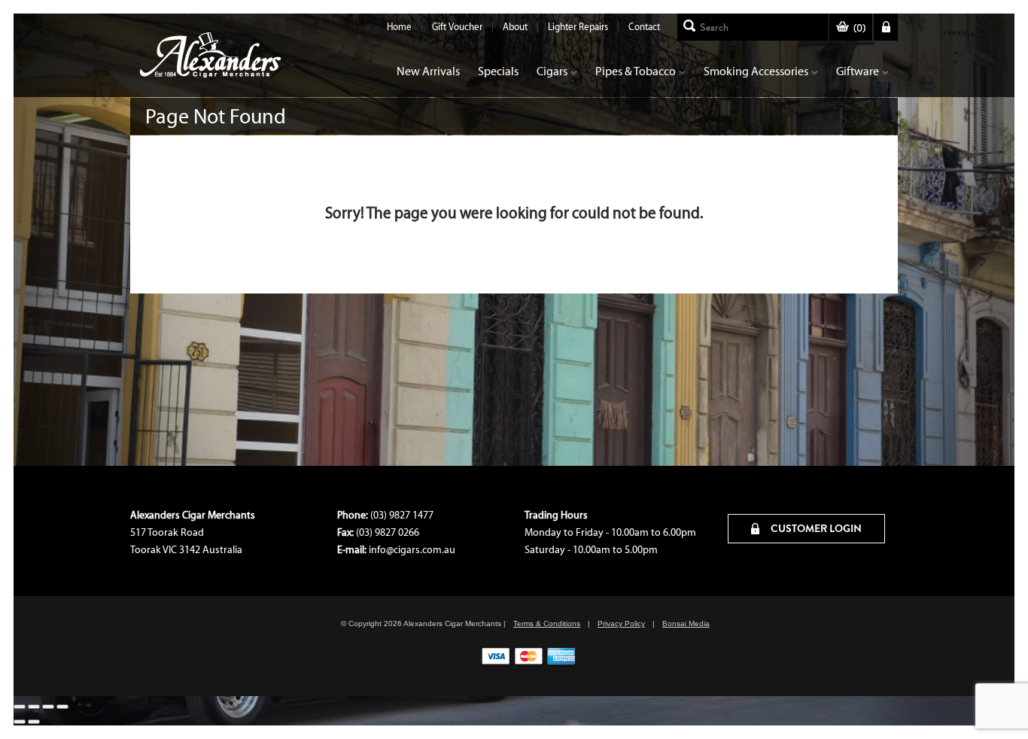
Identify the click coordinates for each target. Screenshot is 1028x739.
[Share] (48, 706)
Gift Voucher (457, 26)
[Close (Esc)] (62, 706)
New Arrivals (428, 71)
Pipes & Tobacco (635, 71)
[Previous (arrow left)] (20, 721)
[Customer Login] (886, 27)
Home (399, 26)
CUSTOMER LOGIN (815, 528)
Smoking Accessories (756, 71)
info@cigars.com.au (412, 549)
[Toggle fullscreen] (34, 706)
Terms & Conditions (546, 623)
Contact (644, 26)
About (515, 26)
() (859, 28)
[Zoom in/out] (20, 706)
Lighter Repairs (578, 26)
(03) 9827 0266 (387, 532)
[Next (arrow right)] (34, 721)
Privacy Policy (621, 623)
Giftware (857, 71)
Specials (498, 71)
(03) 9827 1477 (401, 515)
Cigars (552, 71)
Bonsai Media (686, 623)
